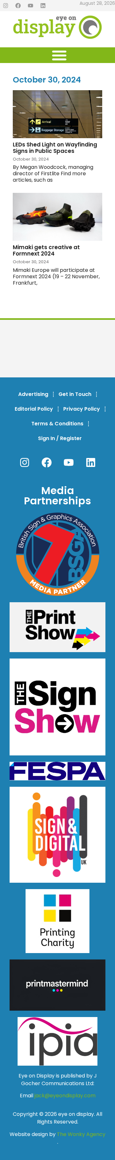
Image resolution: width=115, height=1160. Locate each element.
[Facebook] (17, 5)
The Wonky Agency (81, 1134)
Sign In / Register (60, 438)
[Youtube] (30, 5)
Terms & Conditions (57, 423)
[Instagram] (5, 5)
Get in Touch (74, 394)
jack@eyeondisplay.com (65, 1095)
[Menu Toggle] (59, 55)
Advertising (33, 394)
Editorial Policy (34, 409)
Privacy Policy (81, 409)
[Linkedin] (42, 5)
